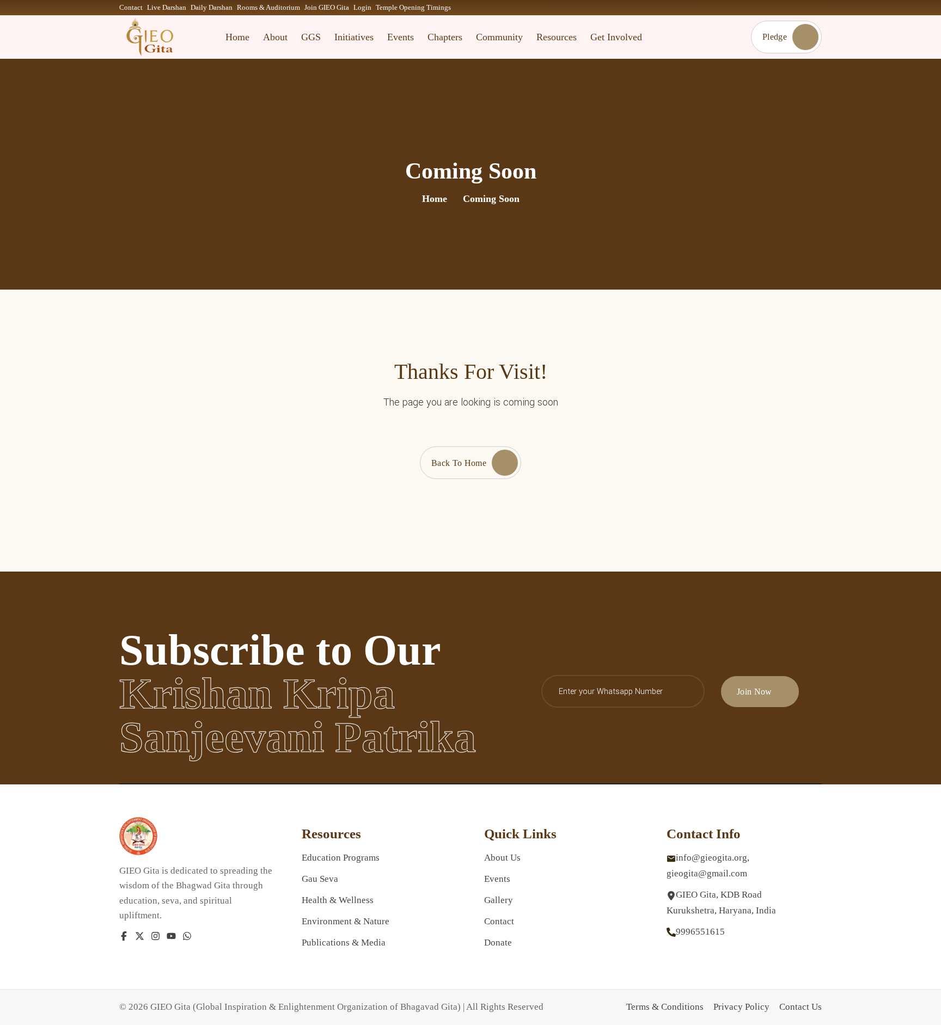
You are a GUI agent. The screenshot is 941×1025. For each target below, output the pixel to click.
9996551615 (700, 931)
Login (362, 7)
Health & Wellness (338, 900)
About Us (502, 857)
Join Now (754, 691)
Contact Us (800, 1007)
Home (237, 37)
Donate (498, 942)
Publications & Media (344, 942)
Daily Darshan (212, 7)
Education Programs (341, 857)
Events (400, 37)
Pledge (774, 36)
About (275, 37)
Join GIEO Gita (326, 7)
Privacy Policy (741, 1007)
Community (499, 37)
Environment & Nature (345, 921)
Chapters (444, 37)
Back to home (458, 463)
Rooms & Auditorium (268, 7)
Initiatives (354, 37)
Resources (556, 37)
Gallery (498, 900)
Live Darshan (166, 7)
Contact (131, 7)
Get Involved (616, 37)
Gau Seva (320, 879)
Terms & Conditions (665, 1007)
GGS (311, 37)
